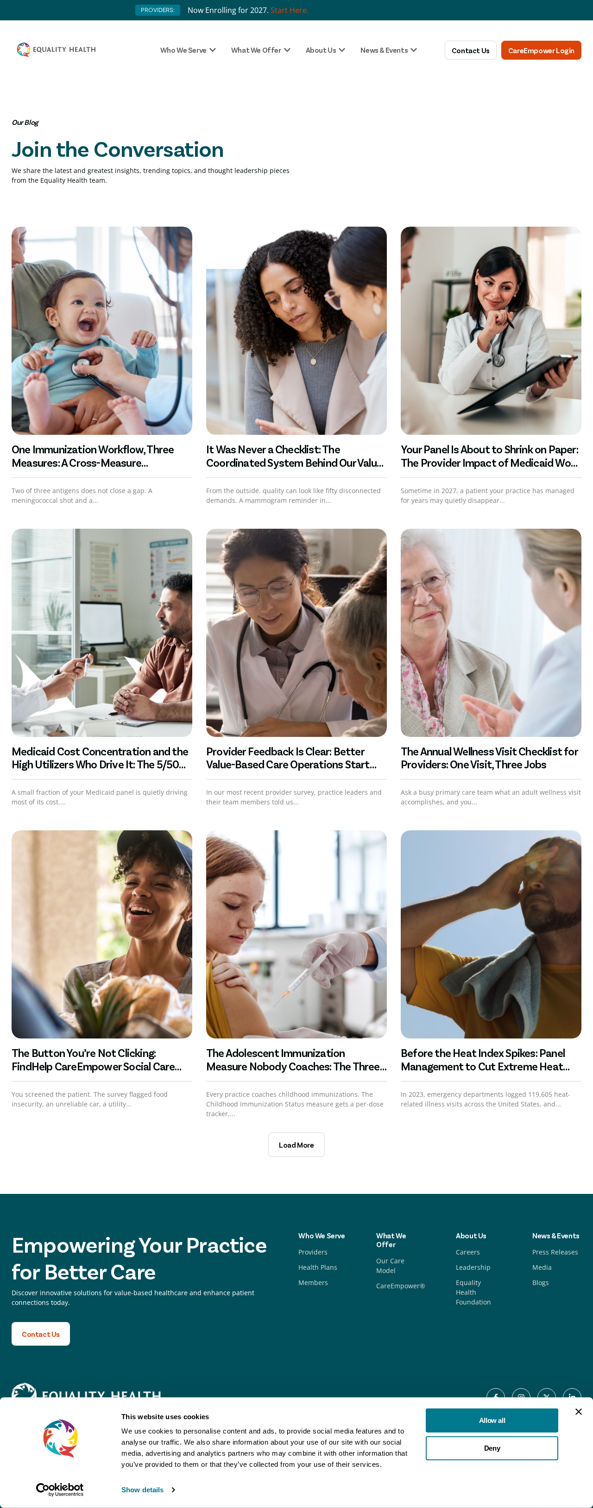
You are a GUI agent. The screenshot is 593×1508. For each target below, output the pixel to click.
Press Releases (555, 1252)
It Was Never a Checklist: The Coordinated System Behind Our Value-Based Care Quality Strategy (296, 462)
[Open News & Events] (413, 50)
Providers (313, 1252)
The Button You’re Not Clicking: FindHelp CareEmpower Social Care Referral (93, 1066)
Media (542, 1267)
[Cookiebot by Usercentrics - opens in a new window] (60, 1490)
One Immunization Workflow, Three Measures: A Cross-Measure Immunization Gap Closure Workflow (96, 462)
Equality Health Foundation (473, 1292)
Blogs (540, 1282)
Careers (468, 1252)
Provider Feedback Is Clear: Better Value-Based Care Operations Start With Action (288, 764)
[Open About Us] (342, 50)
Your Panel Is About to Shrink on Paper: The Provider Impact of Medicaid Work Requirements (490, 462)
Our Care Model (390, 1265)
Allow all (492, 1420)
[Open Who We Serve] (212, 50)
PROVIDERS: (158, 9)
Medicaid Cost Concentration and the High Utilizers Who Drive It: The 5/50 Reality (100, 764)
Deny (492, 1448)
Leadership (473, 1267)
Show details (142, 1490)
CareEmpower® (400, 1285)
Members (313, 1282)
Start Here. (290, 10)
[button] (296, 1144)
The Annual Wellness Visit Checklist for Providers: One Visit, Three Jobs (489, 757)
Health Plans (317, 1267)
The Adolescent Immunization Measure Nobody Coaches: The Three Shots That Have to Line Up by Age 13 (293, 1066)
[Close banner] (578, 1412)
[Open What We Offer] (287, 50)
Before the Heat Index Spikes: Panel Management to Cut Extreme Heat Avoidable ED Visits (483, 1066)
